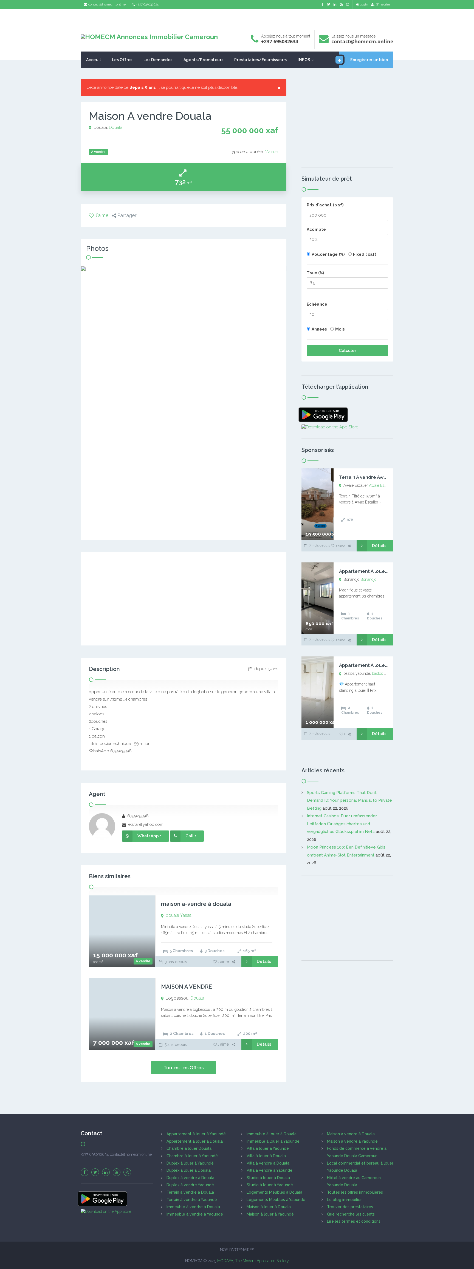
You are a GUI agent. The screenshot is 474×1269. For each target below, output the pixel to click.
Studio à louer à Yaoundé (270, 1185)
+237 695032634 (147, 4)
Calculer (347, 350)
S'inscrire (383, 4)
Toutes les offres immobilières (355, 1192)
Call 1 (191, 835)
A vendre (143, 961)
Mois (340, 329)
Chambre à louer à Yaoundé (192, 1156)
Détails (264, 961)
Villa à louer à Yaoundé (268, 1148)
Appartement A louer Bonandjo (374, 571)
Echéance (317, 304)
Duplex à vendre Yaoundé (190, 1185)
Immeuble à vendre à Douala (193, 1207)
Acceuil (93, 60)
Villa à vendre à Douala (268, 1163)
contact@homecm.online (107, 4)
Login (364, 4)
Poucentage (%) (328, 254)
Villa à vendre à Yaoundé (269, 1170)
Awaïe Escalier (381, 485)
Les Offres (122, 60)
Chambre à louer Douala (189, 1148)
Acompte (316, 229)
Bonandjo (368, 579)
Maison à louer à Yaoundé (270, 1214)
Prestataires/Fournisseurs (260, 60)
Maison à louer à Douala (269, 1207)
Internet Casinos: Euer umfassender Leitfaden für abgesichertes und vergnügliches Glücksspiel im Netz (342, 823)
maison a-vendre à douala (196, 904)
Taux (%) (315, 273)
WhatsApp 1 (149, 835)
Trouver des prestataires (350, 1207)
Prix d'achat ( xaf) (325, 205)
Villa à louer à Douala (266, 1156)
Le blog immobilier (344, 1199)
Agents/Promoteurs (204, 60)
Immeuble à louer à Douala (272, 1134)
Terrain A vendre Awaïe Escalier (374, 477)
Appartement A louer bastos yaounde (381, 665)
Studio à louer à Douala (268, 1178)
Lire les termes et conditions (353, 1221)
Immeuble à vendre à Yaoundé (195, 1214)
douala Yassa (178, 915)
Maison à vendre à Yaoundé (352, 1141)
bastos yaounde (385, 673)
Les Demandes (158, 60)
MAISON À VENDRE (186, 986)
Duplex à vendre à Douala (190, 1178)
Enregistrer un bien (369, 60)
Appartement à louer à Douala (195, 1141)
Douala (115, 127)
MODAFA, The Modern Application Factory (253, 1261)
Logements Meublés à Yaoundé (276, 1199)
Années (319, 329)
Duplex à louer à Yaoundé (190, 1163)
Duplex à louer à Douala (189, 1170)
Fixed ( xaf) (364, 254)
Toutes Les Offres (183, 1067)
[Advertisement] (237, 18)
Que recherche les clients (351, 1214)
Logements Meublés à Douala (274, 1192)
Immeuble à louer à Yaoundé (273, 1141)
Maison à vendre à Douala (351, 1134)
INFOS (304, 60)
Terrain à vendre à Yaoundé (192, 1199)
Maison (271, 151)
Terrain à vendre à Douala (190, 1192)
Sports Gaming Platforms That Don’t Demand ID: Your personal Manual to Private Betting (349, 800)
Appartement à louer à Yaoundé (196, 1134)
